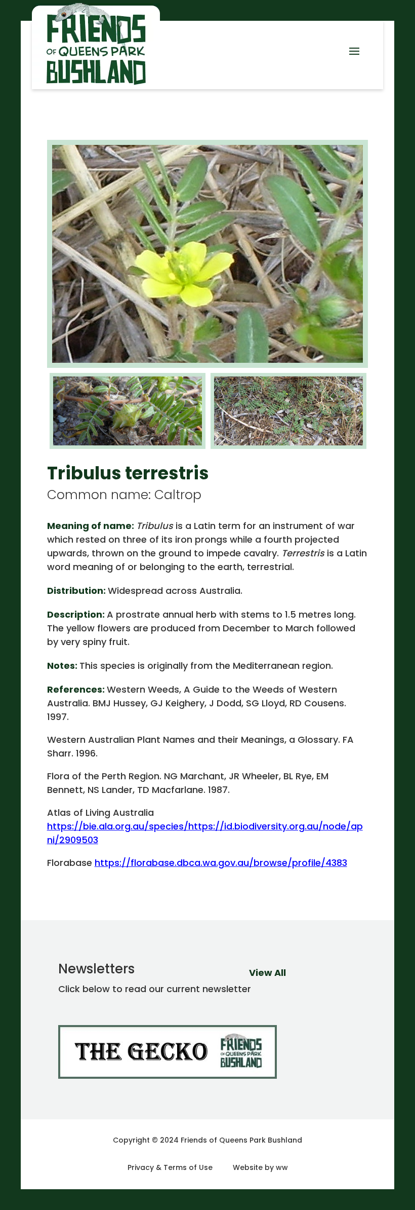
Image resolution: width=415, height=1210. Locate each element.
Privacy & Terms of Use (170, 1167)
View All (267, 972)
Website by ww (260, 1167)
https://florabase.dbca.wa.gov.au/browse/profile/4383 (221, 862)
